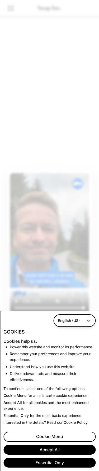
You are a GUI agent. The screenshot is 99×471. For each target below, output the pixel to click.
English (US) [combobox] (69, 320)
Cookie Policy (76, 422)
